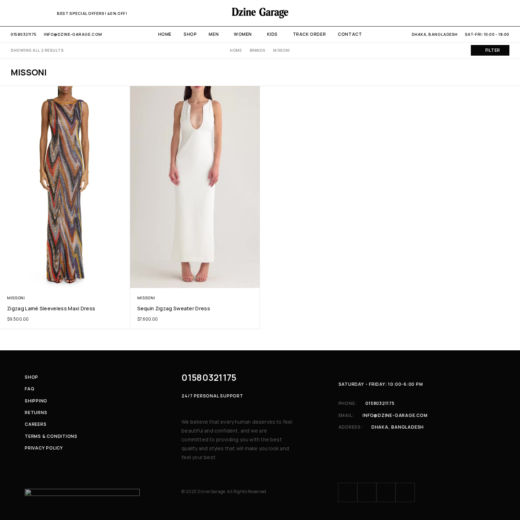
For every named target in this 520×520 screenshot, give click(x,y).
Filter (492, 50)
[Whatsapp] (36, 13)
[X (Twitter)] (385, 492)
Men (214, 34)
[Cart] (506, 13)
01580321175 (24, 34)
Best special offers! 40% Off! (92, 13)
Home (165, 34)
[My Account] (470, 13)
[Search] (482, 13)
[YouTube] (47, 13)
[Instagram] (24, 13)
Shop (190, 34)
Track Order (309, 34)
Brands (257, 50)
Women (243, 34)
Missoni (16, 297)
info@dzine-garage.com (73, 34)
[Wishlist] (494, 13)
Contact (350, 34)
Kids (272, 34)
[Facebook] (13, 13)
